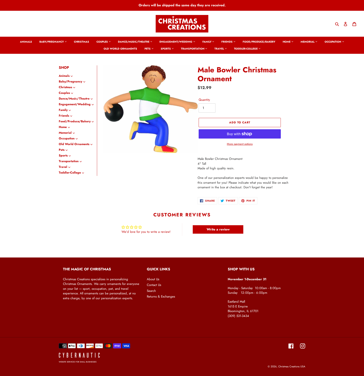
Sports (63, 155)
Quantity (204, 99)
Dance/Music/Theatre (74, 98)
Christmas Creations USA (291, 366)
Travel (63, 167)
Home (63, 127)
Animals (64, 76)
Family (63, 110)
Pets (61, 150)
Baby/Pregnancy (70, 81)
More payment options (240, 144)
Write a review (218, 229)
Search (151, 290)
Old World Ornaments (74, 144)
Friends (64, 115)
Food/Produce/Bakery (75, 121)
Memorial (65, 133)
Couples (64, 93)
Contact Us (154, 285)
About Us (153, 279)
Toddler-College (70, 172)
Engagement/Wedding (75, 104)
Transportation (69, 161)
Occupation (67, 138)
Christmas (65, 87)
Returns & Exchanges (161, 296)
